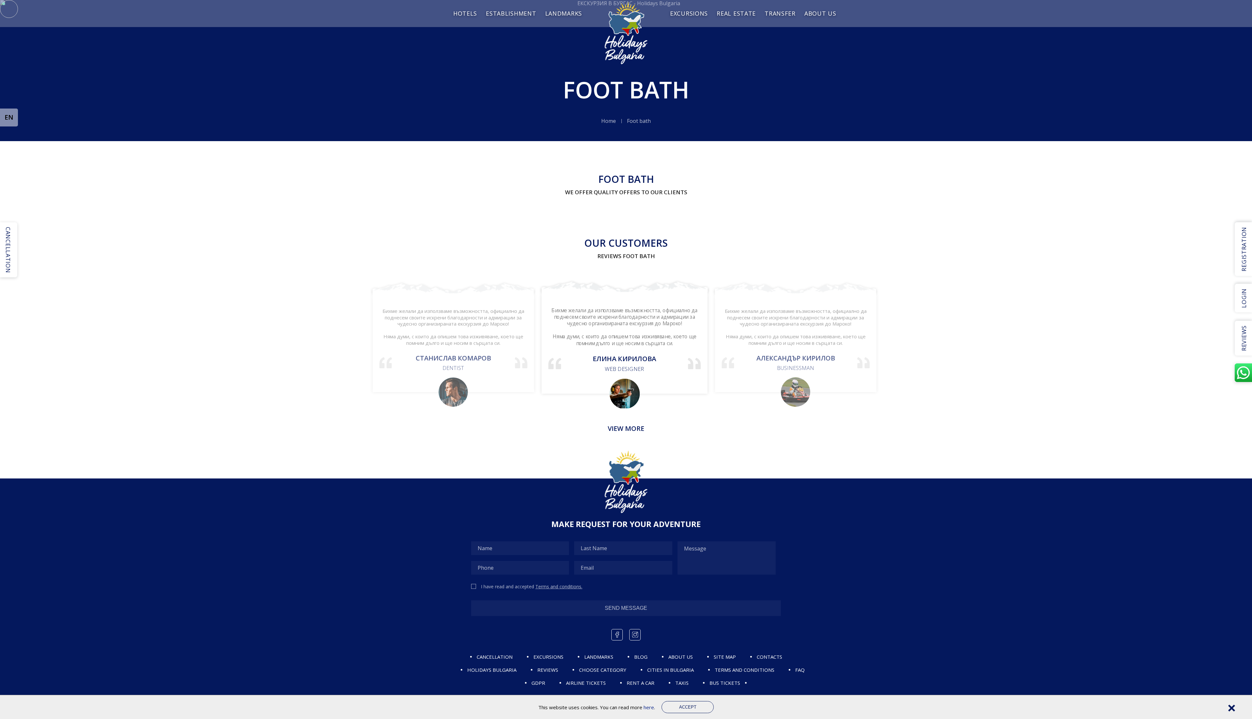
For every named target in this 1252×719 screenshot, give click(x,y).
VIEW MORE (626, 428)
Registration (1244, 249)
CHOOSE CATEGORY (602, 670)
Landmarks (563, 13)
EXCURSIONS (548, 656)
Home (608, 121)
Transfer (780, 13)
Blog (641, 656)
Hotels (465, 13)
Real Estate (736, 13)
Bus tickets (724, 683)
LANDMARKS (598, 656)
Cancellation (495, 656)
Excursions (689, 13)
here (649, 707)
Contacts (769, 656)
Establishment (511, 13)
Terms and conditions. (558, 586)
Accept (687, 707)
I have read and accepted (531, 586)
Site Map (725, 656)
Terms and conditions (744, 670)
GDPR (538, 683)
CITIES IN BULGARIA (670, 670)
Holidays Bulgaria (491, 670)
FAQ (800, 670)
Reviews (547, 670)
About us (820, 13)
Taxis (682, 683)
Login (1244, 298)
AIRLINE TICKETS (586, 683)
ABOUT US (680, 656)
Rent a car (640, 683)
